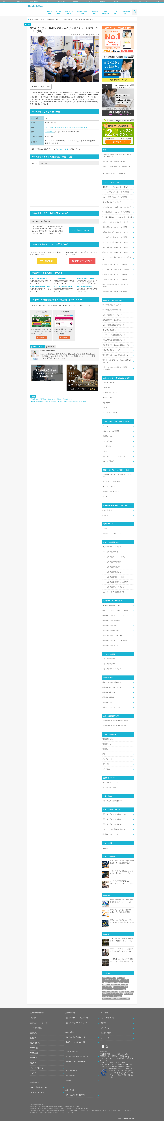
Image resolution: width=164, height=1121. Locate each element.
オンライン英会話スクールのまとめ (113, 587)
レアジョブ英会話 (108, 382)
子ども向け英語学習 (36, 1068)
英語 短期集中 (112, 977)
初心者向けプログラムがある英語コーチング (116, 345)
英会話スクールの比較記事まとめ (76, 1061)
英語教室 (123, 989)
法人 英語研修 (125, 998)
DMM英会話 (106, 387)
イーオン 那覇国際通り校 (38, 278)
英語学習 (105, 977)
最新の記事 (51, 346)
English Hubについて (107, 1018)
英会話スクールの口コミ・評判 (112, 635)
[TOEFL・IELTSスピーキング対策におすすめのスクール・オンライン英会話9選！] (105, 952)
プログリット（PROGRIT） (111, 481)
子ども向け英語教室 (108, 664)
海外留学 (121, 991)
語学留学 (33, 1038)
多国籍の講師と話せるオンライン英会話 (115, 232)
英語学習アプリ (61, 1)
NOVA (60, 401)
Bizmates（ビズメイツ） (110, 392)
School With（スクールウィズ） (112, 533)
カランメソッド (107, 989)
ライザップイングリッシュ (111, 491)
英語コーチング (129, 991)
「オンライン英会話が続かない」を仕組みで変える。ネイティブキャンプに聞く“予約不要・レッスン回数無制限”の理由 (121, 872)
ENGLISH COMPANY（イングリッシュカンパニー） (117, 475)
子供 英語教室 (117, 996)
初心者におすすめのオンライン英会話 (114, 264)
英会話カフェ (106, 744)
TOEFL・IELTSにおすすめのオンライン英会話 (117, 217)
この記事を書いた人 (38, 346)
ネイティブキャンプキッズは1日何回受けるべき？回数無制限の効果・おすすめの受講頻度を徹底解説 (122, 862)
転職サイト (69, 1080)
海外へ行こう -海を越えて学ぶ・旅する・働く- (116, 167)
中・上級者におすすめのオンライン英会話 (116, 269)
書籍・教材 (106, 764)
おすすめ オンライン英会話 (120, 987)
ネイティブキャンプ (108, 397)
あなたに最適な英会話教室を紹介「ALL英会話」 (115, 1066)
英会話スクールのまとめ (110, 645)
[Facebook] (36, 359)
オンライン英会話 (34, 1)
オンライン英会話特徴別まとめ (112, 572)
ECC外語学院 (106, 446)
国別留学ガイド (107, 702)
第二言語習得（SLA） (109, 787)
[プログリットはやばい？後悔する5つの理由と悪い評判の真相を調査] (105, 913)
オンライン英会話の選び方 (111, 567)
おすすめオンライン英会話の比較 (113, 592)
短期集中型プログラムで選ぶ (111, 320)
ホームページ (61, 149)
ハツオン (105, 515)
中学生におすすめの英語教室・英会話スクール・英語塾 (116, 368)
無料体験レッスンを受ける (81, 261)
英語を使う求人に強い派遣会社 (112, 824)
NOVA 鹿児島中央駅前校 (62, 286)
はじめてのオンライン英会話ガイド (77, 1018)
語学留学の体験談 (108, 697)
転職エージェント (71, 1075)
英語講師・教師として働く (111, 834)
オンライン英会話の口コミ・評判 (113, 577)
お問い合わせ (105, 1028)
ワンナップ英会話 (108, 461)
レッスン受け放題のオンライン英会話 (114, 237)
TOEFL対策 (89, 1)
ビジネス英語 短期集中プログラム (113, 325)
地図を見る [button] (35, 163)
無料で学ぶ (106, 769)
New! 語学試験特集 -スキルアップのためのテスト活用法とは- (116, 155)
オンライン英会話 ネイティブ (110, 991)
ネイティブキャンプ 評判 (116, 993)
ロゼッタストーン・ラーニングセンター (115, 456)
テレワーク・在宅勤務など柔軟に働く (114, 829)
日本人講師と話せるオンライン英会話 (114, 227)
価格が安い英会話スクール (111, 330)
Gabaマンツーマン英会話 (110, 431)
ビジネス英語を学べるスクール (112, 315)
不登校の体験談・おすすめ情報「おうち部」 (114, 1054)
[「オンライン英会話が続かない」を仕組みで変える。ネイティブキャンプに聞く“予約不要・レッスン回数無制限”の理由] (105, 874)
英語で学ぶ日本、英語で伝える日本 (113, 161)
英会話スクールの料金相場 (111, 620)
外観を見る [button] (44, 163)
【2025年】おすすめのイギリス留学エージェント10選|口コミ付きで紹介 (121, 960)
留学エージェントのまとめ (111, 707)
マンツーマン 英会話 (122, 984)
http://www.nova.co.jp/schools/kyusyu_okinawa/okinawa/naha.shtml (66, 127)
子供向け (130, 1)
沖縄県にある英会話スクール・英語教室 (51, 399)
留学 (48, 1)
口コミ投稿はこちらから (80, 230)
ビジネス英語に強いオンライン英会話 (114, 197)
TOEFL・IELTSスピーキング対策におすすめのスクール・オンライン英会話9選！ (121, 950)
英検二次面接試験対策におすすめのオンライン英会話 (116, 285)
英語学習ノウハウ (143, 1)
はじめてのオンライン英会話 (111, 547)
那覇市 (51, 132)
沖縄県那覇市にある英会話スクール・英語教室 (44, 401)
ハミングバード (107, 510)
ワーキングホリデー (108, 996)
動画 (103, 754)
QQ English (106, 403)
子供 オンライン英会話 (108, 998)
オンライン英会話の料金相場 (111, 562)
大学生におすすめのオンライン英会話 (114, 279)
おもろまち (83, 401)
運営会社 (103, 1023)
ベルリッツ (106, 426)
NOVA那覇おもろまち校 (71, 401)
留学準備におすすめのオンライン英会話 (115, 291)
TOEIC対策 (75, 1)
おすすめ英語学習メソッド (111, 782)
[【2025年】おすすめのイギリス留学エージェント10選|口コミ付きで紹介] (105, 962)
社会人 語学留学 (124, 980)
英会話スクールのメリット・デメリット (115, 615)
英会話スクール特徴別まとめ (111, 630)
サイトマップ (105, 1038)
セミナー (58, 12)
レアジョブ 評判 (128, 993)
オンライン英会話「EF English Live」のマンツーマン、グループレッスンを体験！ (121, 882)
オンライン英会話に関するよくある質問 (115, 582)
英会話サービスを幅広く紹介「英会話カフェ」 (115, 1056)
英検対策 (116, 1)
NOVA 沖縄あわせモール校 (39, 286)
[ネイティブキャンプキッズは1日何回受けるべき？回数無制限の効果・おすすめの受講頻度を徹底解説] (105, 864)
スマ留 (104, 528)
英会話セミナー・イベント (38, 1023)
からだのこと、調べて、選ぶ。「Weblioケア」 (115, 1062)
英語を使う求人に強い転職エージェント (115, 814)
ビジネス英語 (120, 977)
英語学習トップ (7, 1)
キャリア (157, 1)
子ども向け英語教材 (108, 659)
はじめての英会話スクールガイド (76, 1023)
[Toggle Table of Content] (47, 86)
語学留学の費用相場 (108, 692)
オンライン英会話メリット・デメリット (115, 557)
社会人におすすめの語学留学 (111, 682)
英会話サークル (107, 749)
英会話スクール (20, 1)
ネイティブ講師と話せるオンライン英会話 (116, 192)
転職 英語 (118, 998)
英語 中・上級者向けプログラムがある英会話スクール (116, 361)
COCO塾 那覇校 (59, 278)
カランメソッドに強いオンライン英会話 (115, 222)
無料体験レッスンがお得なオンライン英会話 (116, 207)
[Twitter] (34, 359)
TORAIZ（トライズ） (109, 486)
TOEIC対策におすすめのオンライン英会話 (116, 212)
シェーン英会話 (107, 441)
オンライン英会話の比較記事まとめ (77, 1056)
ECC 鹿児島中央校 (83, 286)
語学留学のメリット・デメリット (113, 687)
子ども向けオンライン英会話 (111, 669)
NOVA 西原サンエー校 (85, 278)
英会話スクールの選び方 (110, 625)
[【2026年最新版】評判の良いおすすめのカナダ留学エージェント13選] (105, 942)
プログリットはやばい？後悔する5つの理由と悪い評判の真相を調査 (122, 911)
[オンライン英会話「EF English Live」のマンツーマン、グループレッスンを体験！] (105, 884)
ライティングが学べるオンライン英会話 (115, 242)
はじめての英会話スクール (111, 605)
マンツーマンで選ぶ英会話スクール (113, 335)
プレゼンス (106, 496)
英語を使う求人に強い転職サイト (113, 819)
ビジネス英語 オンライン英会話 (111, 980)
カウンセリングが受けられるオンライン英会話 (116, 258)
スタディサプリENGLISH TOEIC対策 (114, 725)
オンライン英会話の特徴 (110, 552)
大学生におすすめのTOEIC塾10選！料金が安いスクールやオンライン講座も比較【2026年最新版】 (121, 901)
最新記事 (49, 12)
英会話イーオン (107, 436)
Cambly (104, 408)
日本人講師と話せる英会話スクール (113, 340)
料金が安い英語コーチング (111, 350)
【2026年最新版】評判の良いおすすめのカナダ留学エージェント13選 (121, 940)
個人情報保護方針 (106, 1033)
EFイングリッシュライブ (110, 412)
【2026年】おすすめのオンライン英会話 (115, 187)
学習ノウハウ (69, 12)
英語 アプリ (106, 993)
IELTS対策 (102, 1)
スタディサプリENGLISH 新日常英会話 (115, 720)
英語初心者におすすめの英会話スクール (115, 355)
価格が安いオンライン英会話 (111, 202)
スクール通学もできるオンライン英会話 (115, 247)
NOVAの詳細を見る (47, 261)
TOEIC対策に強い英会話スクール (113, 305)
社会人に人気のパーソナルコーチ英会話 (115, 610)
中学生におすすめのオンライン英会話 (114, 274)
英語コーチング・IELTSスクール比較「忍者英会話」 (117, 1064)
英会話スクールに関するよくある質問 (114, 640)
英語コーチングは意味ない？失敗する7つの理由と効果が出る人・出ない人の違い (122, 921)
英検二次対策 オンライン (122, 982)
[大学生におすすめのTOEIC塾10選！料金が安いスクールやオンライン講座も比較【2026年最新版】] (105, 903)
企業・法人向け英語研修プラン (112, 801)
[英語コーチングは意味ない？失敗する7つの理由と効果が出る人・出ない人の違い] (105, 923)
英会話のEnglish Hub (128, 1118)
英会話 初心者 (115, 989)
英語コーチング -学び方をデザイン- (113, 173)
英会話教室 (95, 12)
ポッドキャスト (107, 759)
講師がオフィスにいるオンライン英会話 (115, 252)
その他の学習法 (125, 12)
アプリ (115, 12)
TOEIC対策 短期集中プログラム (112, 310)
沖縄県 (47, 132)
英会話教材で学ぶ (108, 739)
